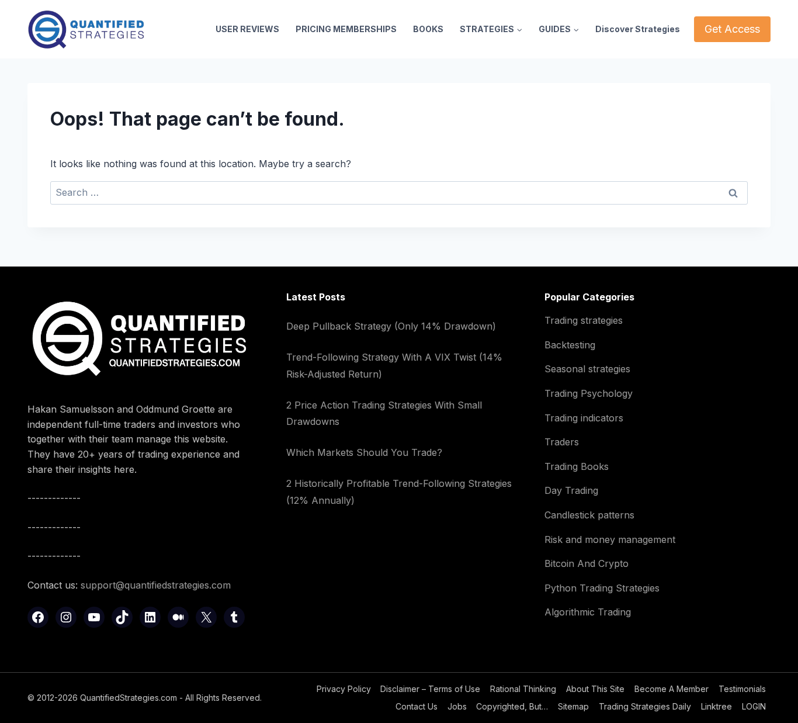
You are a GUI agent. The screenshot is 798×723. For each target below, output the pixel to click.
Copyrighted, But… (512, 706)
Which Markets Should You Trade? (364, 452)
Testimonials (742, 689)
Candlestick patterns (589, 515)
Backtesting (569, 345)
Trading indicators (583, 418)
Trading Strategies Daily (645, 706)
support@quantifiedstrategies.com (156, 585)
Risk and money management (609, 539)
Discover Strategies (637, 29)
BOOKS (428, 29)
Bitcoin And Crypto (586, 563)
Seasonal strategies (587, 369)
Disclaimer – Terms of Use (430, 689)
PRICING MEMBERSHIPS (346, 29)
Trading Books (576, 466)
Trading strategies (583, 320)
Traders (561, 442)
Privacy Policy (344, 689)
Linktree (716, 706)
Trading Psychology (588, 393)
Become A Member (671, 689)
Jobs (457, 706)
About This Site (595, 689)
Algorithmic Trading (587, 612)
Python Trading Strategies (602, 588)
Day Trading (571, 490)
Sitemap (573, 706)
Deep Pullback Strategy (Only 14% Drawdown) (391, 326)
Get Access (732, 29)
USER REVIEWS (247, 29)
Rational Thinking (523, 689)
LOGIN (754, 706)
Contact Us (416, 706)
